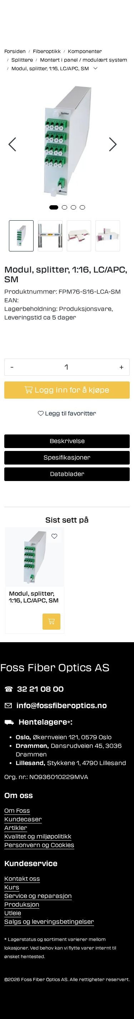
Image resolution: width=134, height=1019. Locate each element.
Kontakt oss (22, 878)
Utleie (12, 913)
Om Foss (17, 810)
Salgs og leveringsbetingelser (49, 921)
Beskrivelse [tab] (67, 441)
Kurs (11, 887)
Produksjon (21, 904)
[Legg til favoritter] (54, 536)
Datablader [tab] (67, 474)
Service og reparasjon (38, 896)
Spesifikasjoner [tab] (67, 457)
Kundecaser (23, 819)
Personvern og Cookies (39, 845)
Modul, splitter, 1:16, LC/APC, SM (34, 597)
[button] (53, 207)
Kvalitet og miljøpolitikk (37, 836)
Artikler (15, 828)
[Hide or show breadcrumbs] (95, 68)
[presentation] (13, 144)
